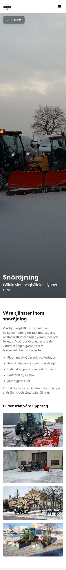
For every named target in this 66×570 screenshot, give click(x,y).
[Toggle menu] (59, 6)
